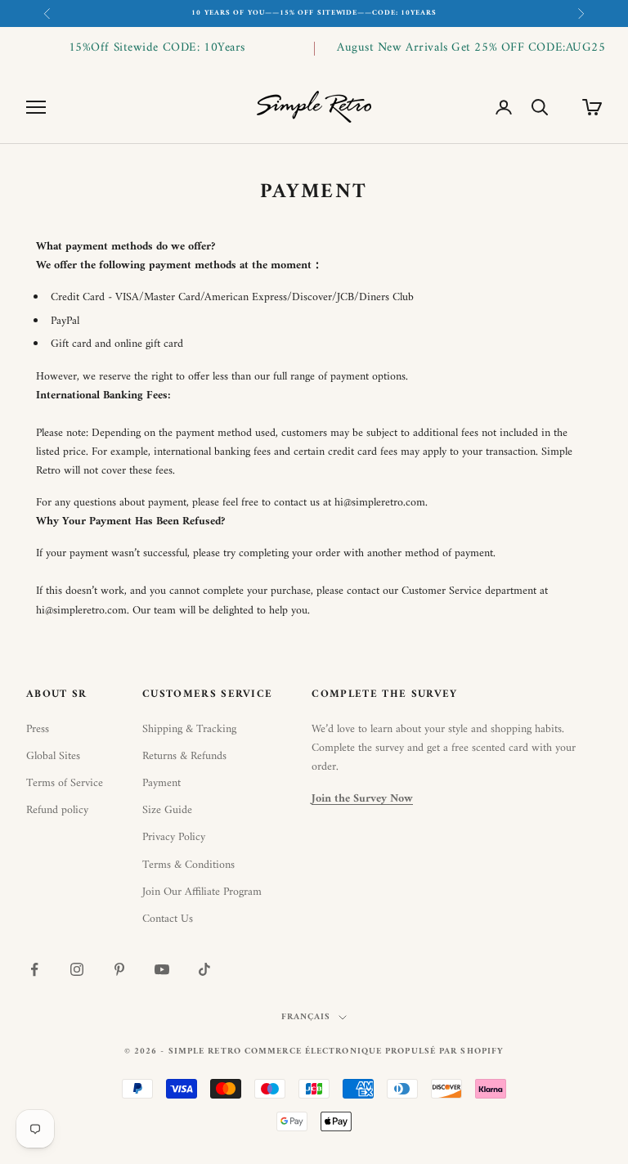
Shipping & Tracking (189, 729)
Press (37, 729)
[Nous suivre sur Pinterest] (119, 969)
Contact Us (167, 919)
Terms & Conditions (188, 865)
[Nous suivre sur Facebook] (34, 969)
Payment (161, 783)
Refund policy (57, 810)
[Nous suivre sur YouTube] (162, 969)
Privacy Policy (173, 837)
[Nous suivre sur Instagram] (77, 969)
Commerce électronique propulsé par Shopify (374, 1051)
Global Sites (53, 756)
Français (306, 1017)
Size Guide (167, 810)
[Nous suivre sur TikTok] (204, 969)
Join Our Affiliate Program (202, 892)
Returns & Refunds (184, 756)
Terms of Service (64, 783)
